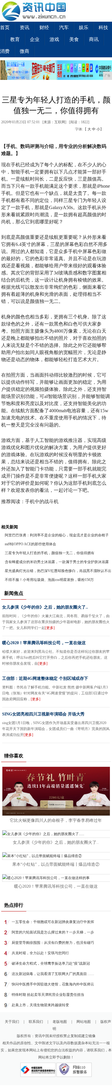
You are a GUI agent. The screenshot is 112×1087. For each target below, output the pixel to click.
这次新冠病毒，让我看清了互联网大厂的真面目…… (53, 974)
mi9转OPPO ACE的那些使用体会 (30, 544)
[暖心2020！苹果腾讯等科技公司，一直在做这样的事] (46, 878)
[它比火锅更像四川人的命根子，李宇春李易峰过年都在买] (56, 814)
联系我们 (36, 1022)
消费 (5, 51)
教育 (15, 39)
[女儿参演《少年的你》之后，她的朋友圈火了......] (43, 834)
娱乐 (83, 27)
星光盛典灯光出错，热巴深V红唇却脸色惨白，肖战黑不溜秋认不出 (58, 571)
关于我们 (12, 1022)
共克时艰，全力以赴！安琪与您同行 (40, 953)
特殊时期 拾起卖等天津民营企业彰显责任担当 (48, 995)
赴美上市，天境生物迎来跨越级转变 (40, 1005)
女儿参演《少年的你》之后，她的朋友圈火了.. (45, 607)
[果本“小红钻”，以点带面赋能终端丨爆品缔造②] (42, 856)
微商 (24, 51)
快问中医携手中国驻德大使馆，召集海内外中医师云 (53, 984)
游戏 (54, 39)
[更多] (50, 628)
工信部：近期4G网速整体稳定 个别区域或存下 (45, 678)
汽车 (64, 27)
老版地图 (60, 1022)
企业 (34, 39)
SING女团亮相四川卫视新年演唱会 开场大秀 (43, 714)
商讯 (94, 39)
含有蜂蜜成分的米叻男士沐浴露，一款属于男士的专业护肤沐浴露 (57, 562)
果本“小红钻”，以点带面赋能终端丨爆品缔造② (55, 864)
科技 (103, 27)
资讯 (24, 27)
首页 (5, 27)
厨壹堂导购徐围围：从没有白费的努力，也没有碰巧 (53, 943)
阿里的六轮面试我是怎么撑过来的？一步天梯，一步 (53, 932)
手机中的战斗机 (42, 501)
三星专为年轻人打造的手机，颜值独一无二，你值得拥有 (49, 553)
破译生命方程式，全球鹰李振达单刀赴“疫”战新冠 (51, 963)
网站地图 (83, 1022)
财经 (44, 27)
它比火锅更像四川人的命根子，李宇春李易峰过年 (56, 820)
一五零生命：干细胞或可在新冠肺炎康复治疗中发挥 (53, 922)
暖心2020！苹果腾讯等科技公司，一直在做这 (44, 643)
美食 (74, 39)
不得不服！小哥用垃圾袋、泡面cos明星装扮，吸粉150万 (49, 580)
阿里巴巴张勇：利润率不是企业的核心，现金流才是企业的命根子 (57, 535)
